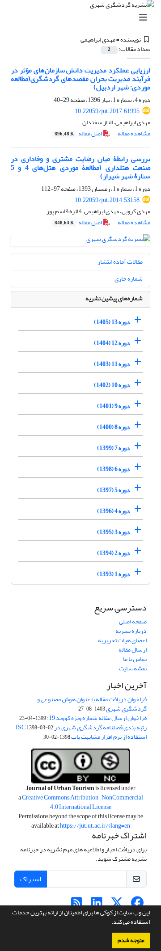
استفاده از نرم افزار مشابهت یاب (109, 737)
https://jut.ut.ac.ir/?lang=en (95, 826)
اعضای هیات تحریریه (122, 640)
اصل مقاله (79, 133)
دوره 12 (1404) (112, 343)
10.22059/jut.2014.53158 (107, 200)
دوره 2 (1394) (113, 553)
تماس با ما (135, 659)
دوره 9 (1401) (113, 406)
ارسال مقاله (133, 650)
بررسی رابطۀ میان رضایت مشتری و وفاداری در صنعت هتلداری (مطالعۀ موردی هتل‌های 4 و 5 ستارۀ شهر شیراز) (80, 167)
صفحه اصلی (133, 621)
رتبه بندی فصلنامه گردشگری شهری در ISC (81, 727)
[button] (109, 923)
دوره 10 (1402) (112, 385)
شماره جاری (128, 279)
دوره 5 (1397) (113, 490)
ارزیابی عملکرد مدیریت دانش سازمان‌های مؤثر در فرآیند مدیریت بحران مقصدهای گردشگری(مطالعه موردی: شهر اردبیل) (80, 78)
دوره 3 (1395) (113, 532)
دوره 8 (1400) (113, 427)
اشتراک (30, 879)
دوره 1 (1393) (113, 574)
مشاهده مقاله (134, 133)
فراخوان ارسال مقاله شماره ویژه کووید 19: (97, 718)
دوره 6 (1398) (113, 469)
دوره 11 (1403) (112, 364)
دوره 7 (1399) (113, 448)
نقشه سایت (133, 668)
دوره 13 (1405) (112, 322)
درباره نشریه (131, 631)
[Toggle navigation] (83, 17)
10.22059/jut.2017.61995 (107, 111)
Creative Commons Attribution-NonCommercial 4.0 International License (82, 802)
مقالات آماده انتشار (120, 262)
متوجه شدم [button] (131, 940)
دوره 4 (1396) (113, 511)
